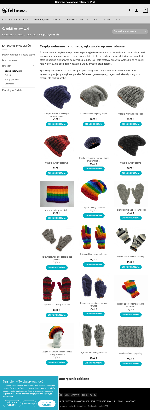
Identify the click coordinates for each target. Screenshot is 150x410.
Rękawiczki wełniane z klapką (130, 257)
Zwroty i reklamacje (103, 401)
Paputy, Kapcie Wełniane (15, 20)
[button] (129, 10)
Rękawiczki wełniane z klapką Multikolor (130, 305)
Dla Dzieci (9, 84)
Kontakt (130, 401)
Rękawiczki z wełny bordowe (57, 304)
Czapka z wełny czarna (130, 163)
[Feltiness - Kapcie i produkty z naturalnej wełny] (14, 10)
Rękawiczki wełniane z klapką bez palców (57, 258)
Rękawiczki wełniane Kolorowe (94, 254)
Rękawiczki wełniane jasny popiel (131, 210)
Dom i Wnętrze (41, 20)
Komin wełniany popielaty (130, 353)
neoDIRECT (103, 406)
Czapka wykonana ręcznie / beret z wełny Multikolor (57, 353)
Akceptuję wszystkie (46, 403)
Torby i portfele (11, 79)
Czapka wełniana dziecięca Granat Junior (57, 115)
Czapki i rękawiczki (13, 71)
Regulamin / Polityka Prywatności (69, 401)
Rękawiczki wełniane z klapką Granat (93, 304)
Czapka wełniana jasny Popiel (93, 113)
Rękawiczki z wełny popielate (94, 352)
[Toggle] (33, 66)
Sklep (20, 34)
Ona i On (57, 20)
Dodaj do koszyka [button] (57, 124)
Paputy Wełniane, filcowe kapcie (18, 54)
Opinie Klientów (101, 20)
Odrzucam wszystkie (12, 403)
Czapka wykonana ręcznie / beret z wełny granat (94, 159)
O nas (117, 20)
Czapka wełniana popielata (130, 114)
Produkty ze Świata (77, 20)
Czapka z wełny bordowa (56, 163)
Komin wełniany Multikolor (57, 210)
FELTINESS (8, 34)
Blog (121, 401)
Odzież (8, 75)
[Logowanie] (136, 10)
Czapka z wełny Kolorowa (93, 207)
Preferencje (29, 404)
